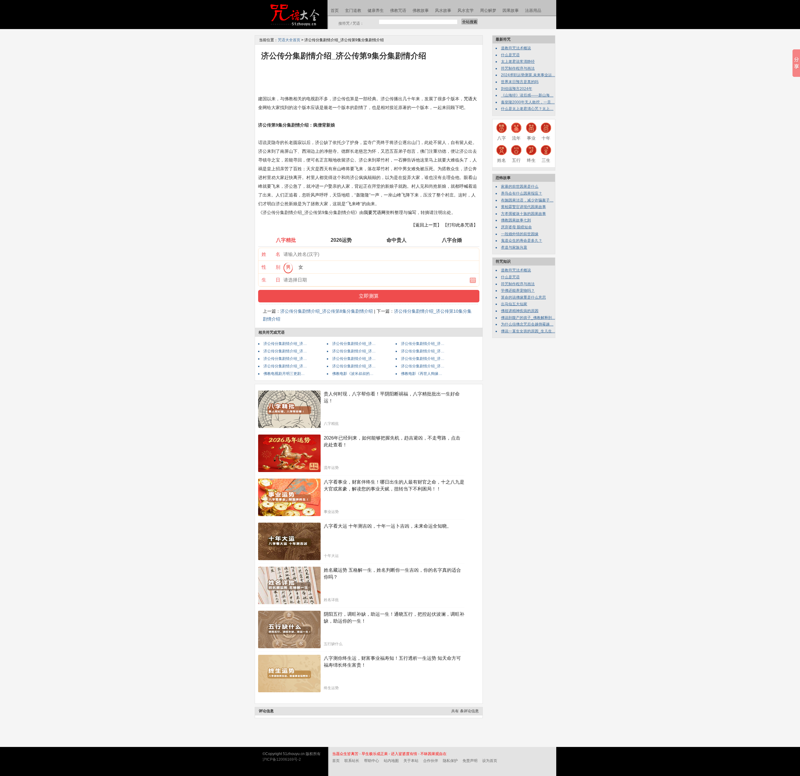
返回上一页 (426, 224)
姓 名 (271, 254)
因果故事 (510, 10)
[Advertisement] (372, 77)
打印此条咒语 (460, 224)
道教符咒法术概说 (516, 48)
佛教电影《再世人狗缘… (421, 373)
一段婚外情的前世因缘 (519, 234)
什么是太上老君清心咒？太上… (527, 109)
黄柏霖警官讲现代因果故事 (523, 207)
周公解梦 (488, 10)
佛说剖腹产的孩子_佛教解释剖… (528, 318)
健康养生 (376, 10)
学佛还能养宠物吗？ (518, 290)
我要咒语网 (375, 212)
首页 (335, 10)
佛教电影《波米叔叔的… (352, 373)
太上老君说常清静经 (518, 61)
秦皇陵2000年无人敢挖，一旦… (528, 102)
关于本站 (410, 761)
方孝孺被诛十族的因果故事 (523, 213)
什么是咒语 (510, 55)
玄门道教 (353, 10)
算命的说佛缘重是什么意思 (523, 297)
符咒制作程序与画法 (518, 68)
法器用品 (533, 10)
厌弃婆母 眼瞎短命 (516, 227)
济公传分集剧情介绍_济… (285, 343)
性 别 (271, 267)
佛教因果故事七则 (516, 220)
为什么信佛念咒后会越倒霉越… (527, 324)
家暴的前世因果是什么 (519, 186)
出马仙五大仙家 (514, 304)
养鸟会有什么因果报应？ (521, 193)
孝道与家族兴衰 (514, 247)
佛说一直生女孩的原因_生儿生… (528, 331)
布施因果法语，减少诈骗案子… (527, 200)
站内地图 (391, 761)
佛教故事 (420, 10)
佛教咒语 (398, 10)
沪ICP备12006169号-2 (281, 759)
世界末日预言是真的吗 (519, 82)
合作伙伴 (430, 761)
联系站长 (351, 761)
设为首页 (489, 761)
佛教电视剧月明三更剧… (284, 373)
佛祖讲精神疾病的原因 (519, 311)
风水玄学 (466, 10)
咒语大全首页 (289, 40)
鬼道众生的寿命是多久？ (521, 240)
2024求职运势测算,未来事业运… (528, 75)
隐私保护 (450, 761)
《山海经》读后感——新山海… (527, 95)
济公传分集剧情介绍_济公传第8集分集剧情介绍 (326, 311)
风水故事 (443, 10)
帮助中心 (371, 761)
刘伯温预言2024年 (516, 89)
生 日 (271, 279)
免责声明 (470, 761)
